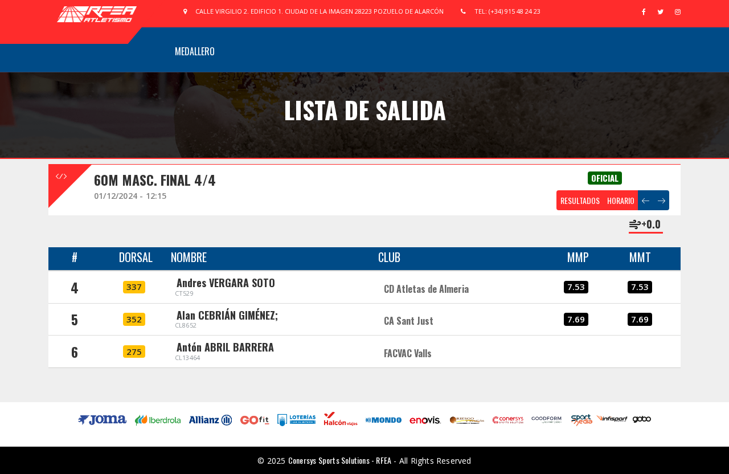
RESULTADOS (580, 200)
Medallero (195, 51)
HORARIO (620, 200)
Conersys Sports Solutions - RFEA (339, 460)
